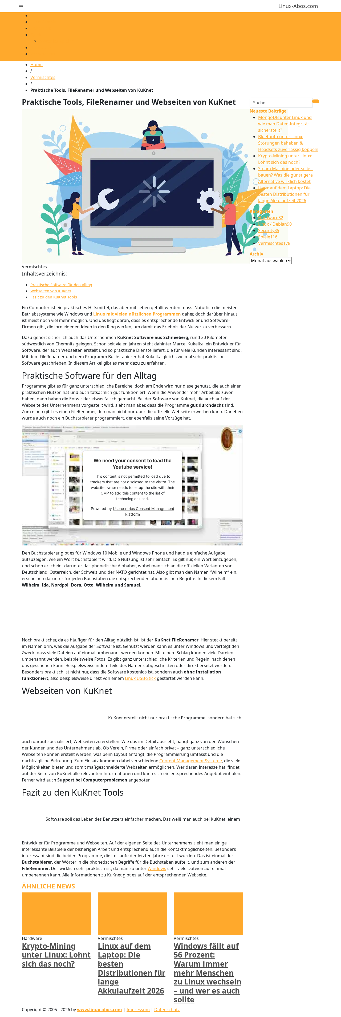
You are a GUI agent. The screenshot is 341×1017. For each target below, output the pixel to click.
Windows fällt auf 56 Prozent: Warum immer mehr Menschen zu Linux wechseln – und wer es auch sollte (207, 973)
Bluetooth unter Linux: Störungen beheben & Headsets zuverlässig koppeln (288, 143)
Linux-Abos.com (298, 6)
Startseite (40, 15)
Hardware (40, 47)
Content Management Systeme (190, 761)
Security (268, 230)
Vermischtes (42, 54)
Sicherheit (40, 28)
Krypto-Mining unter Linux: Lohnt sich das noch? (56, 955)
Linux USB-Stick (140, 678)
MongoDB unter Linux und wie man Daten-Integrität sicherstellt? (285, 123)
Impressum (138, 1009)
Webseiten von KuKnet (50, 290)
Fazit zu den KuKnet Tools (53, 297)
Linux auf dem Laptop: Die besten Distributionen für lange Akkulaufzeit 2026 (131, 968)
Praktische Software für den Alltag (61, 284)
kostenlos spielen (56, 41)
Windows (157, 868)
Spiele (36, 35)
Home (36, 64)
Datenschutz (167, 1009)
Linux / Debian (44, 22)
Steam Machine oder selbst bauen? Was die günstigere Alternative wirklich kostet (285, 175)
